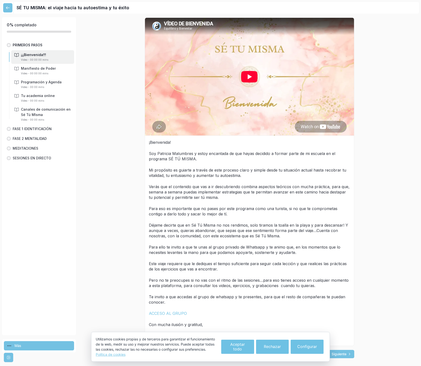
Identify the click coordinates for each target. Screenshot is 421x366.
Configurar (307, 346)
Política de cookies (110, 354)
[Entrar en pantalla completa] (8, 357)
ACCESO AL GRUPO (168, 313)
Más (18, 346)
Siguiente (339, 354)
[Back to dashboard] (7, 7)
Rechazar (272, 346)
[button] (39, 45)
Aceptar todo (237, 346)
